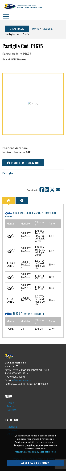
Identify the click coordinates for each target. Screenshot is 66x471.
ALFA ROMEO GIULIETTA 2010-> (31, 214)
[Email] (58, 189)
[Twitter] (52, 189)
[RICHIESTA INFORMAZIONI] (22, 200)
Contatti (11, 410)
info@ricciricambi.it (21, 380)
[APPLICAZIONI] (8, 200)
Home (35, 28)
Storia (10, 406)
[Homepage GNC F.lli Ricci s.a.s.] (23, 6)
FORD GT (28, 313)
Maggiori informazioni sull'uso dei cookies (35, 451)
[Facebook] (42, 189)
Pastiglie (17, 28)
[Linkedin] (47, 189)
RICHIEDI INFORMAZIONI (24, 163)
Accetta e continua (35, 462)
